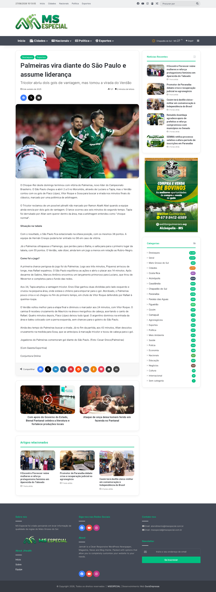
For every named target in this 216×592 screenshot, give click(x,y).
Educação (154, 360)
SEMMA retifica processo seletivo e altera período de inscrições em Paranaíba (181, 140)
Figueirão (153, 304)
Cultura (152, 370)
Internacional (155, 375)
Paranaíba (154, 294)
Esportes (86, 3)
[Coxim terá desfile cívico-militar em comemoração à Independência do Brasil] (116, 463)
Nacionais (64, 3)
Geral (151, 258)
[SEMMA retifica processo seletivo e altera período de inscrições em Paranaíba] (155, 141)
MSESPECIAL (114, 586)
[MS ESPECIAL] (43, 22)
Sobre (18, 564)
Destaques (27, 57)
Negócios (153, 365)
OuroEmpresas (152, 586)
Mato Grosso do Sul (159, 263)
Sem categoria (156, 380)
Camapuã (154, 314)
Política (75, 3)
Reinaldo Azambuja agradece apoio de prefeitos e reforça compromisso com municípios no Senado (178, 122)
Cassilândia (154, 283)
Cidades (52, 3)
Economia (154, 350)
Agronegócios (156, 320)
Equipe (18, 569)
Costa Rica (154, 273)
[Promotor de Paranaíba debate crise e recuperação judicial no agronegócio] (77, 460)
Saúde (152, 340)
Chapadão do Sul (158, 288)
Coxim (152, 309)
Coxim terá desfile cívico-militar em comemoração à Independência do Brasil (116, 482)
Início (42, 3)
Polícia (152, 345)
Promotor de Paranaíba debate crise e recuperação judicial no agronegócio (76, 476)
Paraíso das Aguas (158, 299)
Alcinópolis (154, 278)
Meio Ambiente (156, 335)
